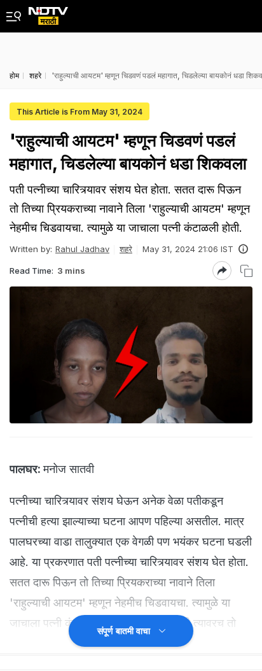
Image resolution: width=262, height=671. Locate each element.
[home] (48, 12)
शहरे (126, 249)
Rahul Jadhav (82, 249)
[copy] (246, 271)
